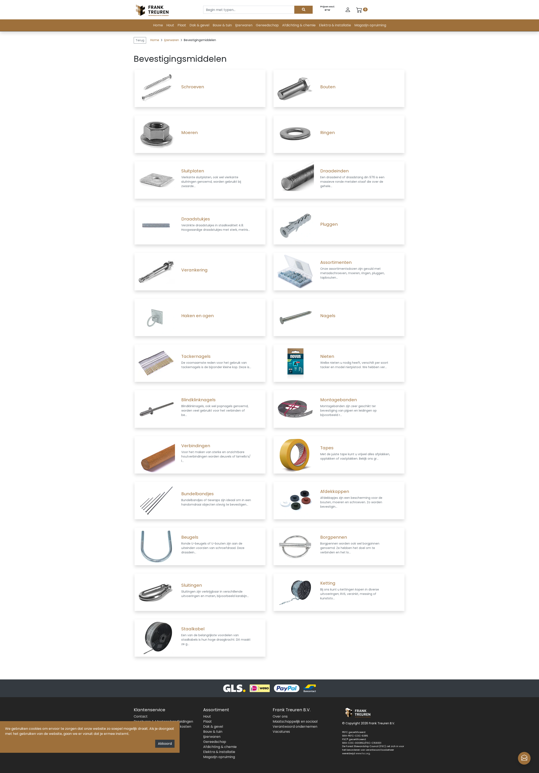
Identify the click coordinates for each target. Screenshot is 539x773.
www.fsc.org (363, 753)
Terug (140, 40)
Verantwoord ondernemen (295, 726)
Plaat (181, 25)
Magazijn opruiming (370, 25)
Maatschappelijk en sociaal (295, 721)
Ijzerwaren (243, 25)
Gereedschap (267, 25)
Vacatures (281, 731)
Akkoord (165, 743)
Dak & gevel (199, 25)
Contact (141, 716)
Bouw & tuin (222, 25)
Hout (170, 25)
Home (158, 25)
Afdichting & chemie (299, 25)
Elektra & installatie (335, 25)
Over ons (280, 716)
